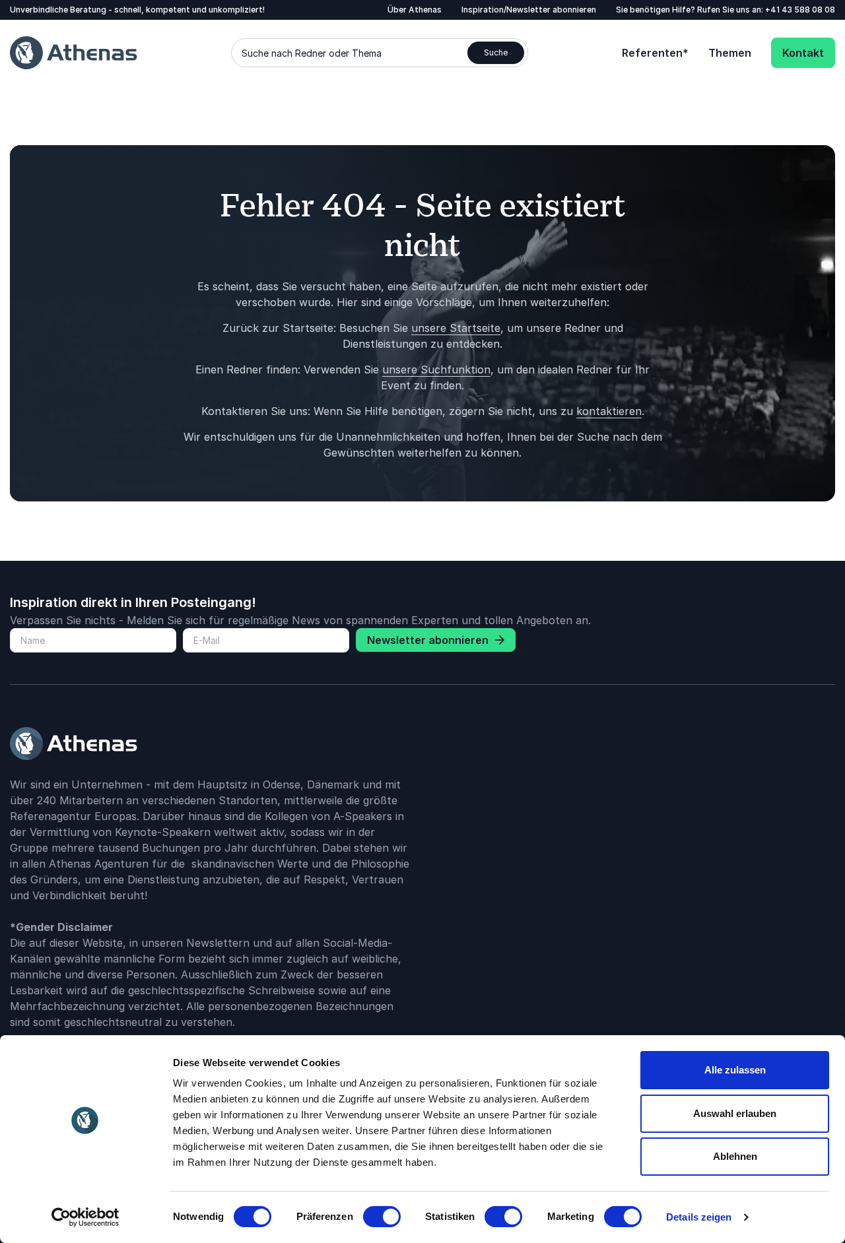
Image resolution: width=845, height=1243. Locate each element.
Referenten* (655, 52)
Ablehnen (735, 1156)
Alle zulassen (735, 1069)
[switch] (382, 1216)
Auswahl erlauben (734, 1113)
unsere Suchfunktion (436, 369)
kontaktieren (609, 411)
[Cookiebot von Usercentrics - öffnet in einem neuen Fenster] (85, 1217)
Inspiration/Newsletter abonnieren (528, 10)
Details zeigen (698, 1217)
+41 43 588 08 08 (800, 10)
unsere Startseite (455, 328)
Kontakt (803, 52)
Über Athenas (415, 10)
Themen (729, 52)
